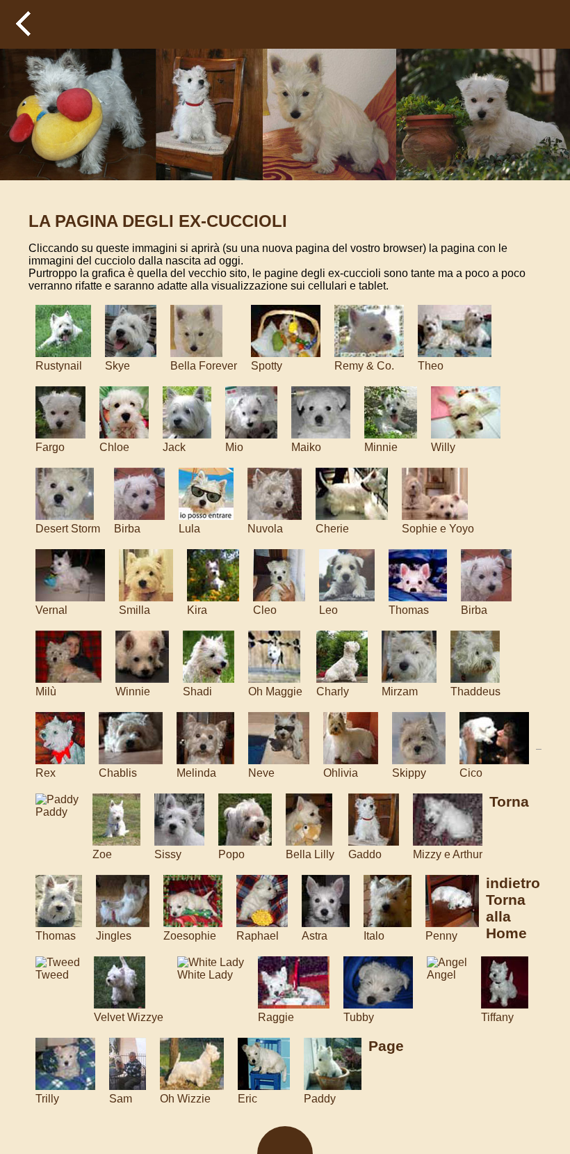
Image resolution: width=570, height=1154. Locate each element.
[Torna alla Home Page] (73, 24)
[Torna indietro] (24, 24)
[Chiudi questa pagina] (545, 24)
